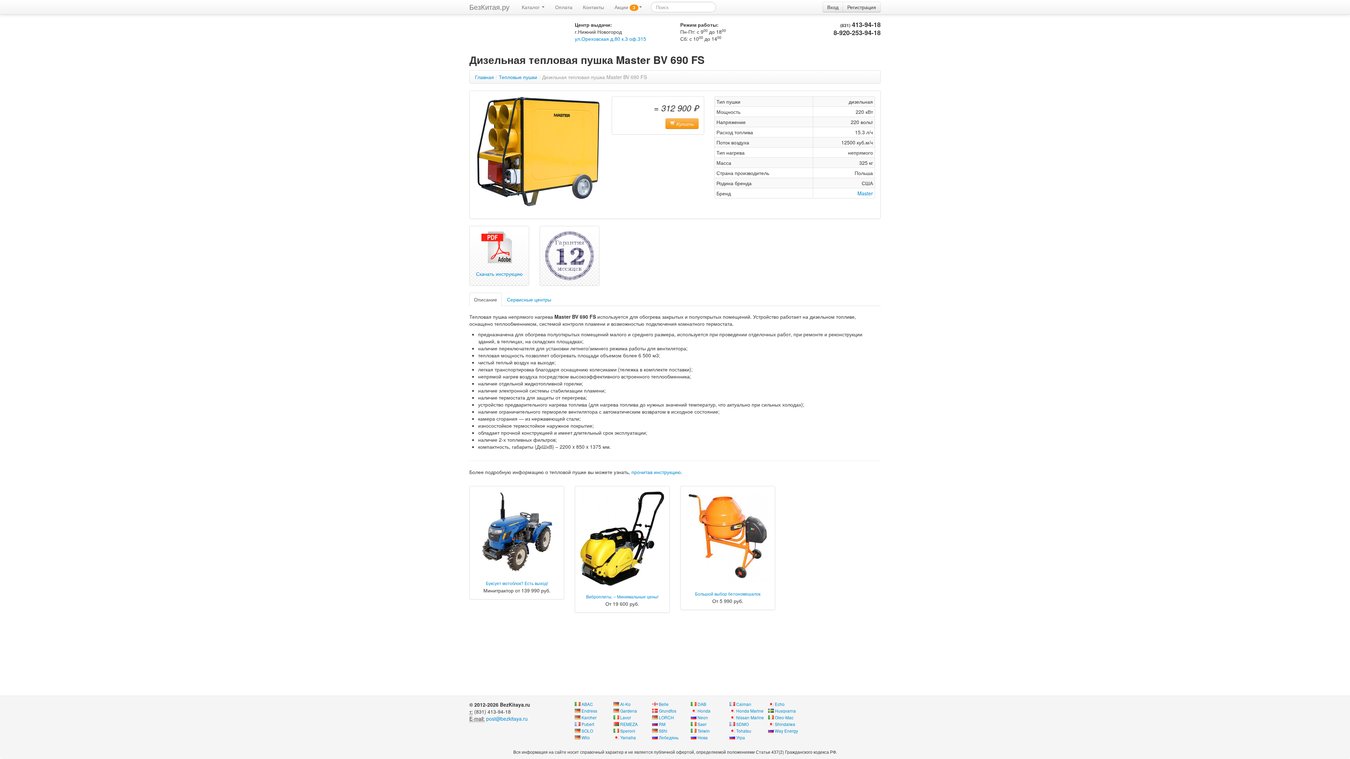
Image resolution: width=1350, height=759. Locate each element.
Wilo (585, 737)
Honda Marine (750, 711)
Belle (664, 704)
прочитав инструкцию (656, 471)
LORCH (666, 717)
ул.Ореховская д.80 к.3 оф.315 (610, 38)
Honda (704, 711)
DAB (702, 704)
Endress (589, 711)
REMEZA (629, 724)
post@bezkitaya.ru (507, 718)
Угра (740, 737)
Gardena (628, 711)
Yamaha (628, 737)
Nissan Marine (750, 717)
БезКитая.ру (489, 7)
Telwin (704, 731)
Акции (625, 7)
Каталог (531, 7)
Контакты (593, 7)
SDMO (742, 724)
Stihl (663, 731)
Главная (484, 76)
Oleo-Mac (784, 717)
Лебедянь (669, 737)
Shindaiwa (785, 724)
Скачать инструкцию (499, 273)
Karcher (589, 717)
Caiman (743, 704)
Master (865, 193)
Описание (485, 299)
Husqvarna (785, 711)
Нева (703, 737)
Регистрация (861, 7)
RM (662, 724)
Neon (703, 717)
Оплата (563, 7)
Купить (684, 123)
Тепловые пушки (518, 76)
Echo (780, 704)
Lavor (625, 717)
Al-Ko (625, 704)
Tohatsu (743, 731)
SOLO (587, 731)
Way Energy (786, 731)
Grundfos (667, 711)
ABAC (587, 704)
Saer (702, 724)
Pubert (587, 724)
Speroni (627, 731)
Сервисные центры (529, 299)
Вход (832, 7)
